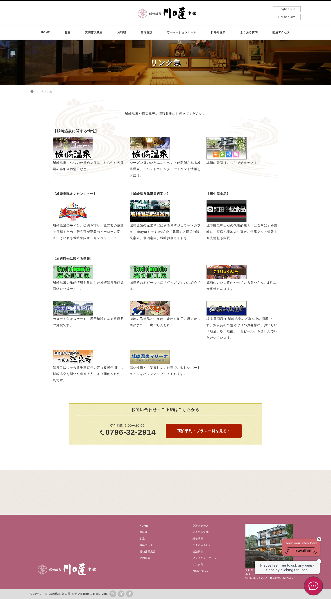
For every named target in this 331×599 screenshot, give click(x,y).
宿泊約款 (198, 551)
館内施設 (146, 32)
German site (287, 17)
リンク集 (198, 564)
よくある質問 (249, 32)
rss (112, 593)
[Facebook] (129, 593)
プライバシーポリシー (206, 557)
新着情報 (198, 538)
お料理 (121, 32)
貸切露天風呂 (94, 32)
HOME (45, 32)
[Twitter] (121, 593)
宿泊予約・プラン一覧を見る (202, 431)
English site (287, 9)
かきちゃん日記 (202, 545)
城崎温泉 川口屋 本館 (63, 593)
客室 (67, 32)
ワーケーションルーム (181, 32)
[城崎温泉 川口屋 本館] (167, 12)
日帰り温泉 (218, 32)
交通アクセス (281, 32)
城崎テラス (146, 545)
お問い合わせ (201, 571)
